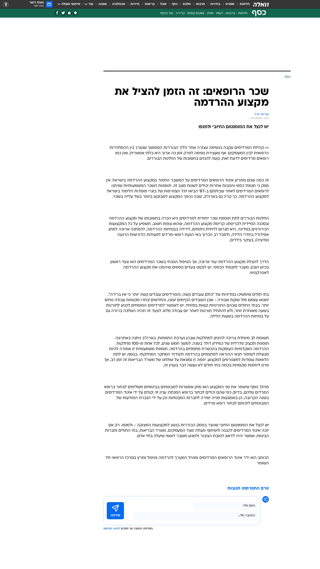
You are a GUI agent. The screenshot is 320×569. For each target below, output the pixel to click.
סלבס (187, 4)
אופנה (102, 4)
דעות (219, 13)
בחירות (215, 4)
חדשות (245, 4)
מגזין (210, 13)
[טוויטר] (63, 13)
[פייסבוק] (57, 13)
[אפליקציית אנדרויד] (75, 13)
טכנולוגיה (118, 4)
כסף (175, 4)
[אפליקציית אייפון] (69, 13)
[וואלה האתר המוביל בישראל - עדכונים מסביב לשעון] (261, 4)
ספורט (230, 4)
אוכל (163, 4)
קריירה (180, 13)
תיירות (135, 4)
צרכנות (230, 13)
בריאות (150, 4)
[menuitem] (242, 4)
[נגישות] (6, 4)
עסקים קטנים (195, 13)
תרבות (200, 4)
